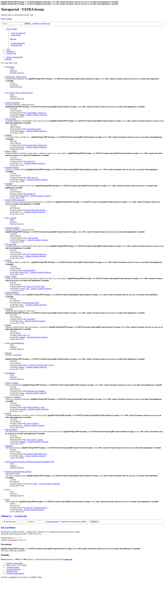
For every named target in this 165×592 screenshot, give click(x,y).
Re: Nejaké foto (29, 194)
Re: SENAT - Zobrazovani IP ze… (36, 508)
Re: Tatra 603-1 (29, 319)
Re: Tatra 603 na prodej (32, 129)
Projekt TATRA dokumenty (15, 200)
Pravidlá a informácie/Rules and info (18, 472)
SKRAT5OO (24, 196)
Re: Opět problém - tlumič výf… (35, 113)
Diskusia (8, 353)
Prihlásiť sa (6, 516)
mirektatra (22, 409)
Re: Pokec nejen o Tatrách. (33, 440)
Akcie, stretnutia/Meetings (14, 343)
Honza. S (22, 240)
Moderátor (22, 540)
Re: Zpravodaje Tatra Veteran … (35, 210)
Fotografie (9, 184)
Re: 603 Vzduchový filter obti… (35, 254)
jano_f (21, 256)
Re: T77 (27, 335)
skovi (21, 321)
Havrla (21, 147)
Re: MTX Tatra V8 (31, 178)
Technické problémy (12, 103)
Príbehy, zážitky (11, 151)
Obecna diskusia (11, 429)
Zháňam (8, 260)
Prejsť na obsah (6, 19)
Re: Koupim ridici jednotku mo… (36, 145)
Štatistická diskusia (12, 167)
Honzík (21, 131)
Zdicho (21, 367)
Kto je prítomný (8, 527)
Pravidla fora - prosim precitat (15, 77)
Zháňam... (9, 135)
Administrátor (13, 540)
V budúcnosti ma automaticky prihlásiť (73, 522)
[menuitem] (17, 33)
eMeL (21, 456)
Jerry (21, 163)
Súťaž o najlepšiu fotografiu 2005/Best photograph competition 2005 (29, 462)
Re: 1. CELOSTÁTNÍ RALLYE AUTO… (39, 365)
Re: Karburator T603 (31, 303)
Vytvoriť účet (21, 516)
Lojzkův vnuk (24, 289)
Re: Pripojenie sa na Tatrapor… (35, 391)
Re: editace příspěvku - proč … (35, 407)
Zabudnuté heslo (52, 522)
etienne (21, 393)
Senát (7, 499)
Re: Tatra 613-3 (29, 161)
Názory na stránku (11, 383)
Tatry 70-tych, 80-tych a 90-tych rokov (19, 93)
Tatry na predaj (10, 119)
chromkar (22, 442)
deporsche (68, 559)
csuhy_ (21, 305)
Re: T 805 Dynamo (31, 238)
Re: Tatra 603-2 (29, 270)
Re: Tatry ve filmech (31, 423)
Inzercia (8, 413)
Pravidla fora (9, 67)
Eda (20, 425)
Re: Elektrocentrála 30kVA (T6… (36, 454)
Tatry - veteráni (10, 218)
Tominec (22, 180)
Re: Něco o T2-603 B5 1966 (34, 287)
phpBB (12, 577)
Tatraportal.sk (10, 373)
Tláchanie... (9, 446)
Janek (35, 484)
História (8, 325)
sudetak (22, 115)
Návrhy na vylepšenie (13, 397)
